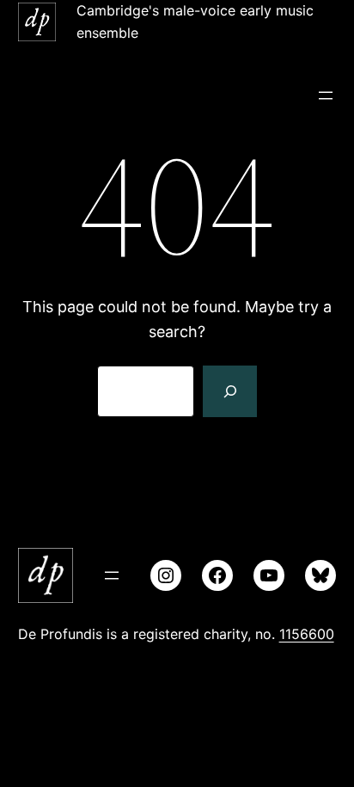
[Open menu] (325, 95)
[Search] (229, 391)
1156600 (306, 634)
